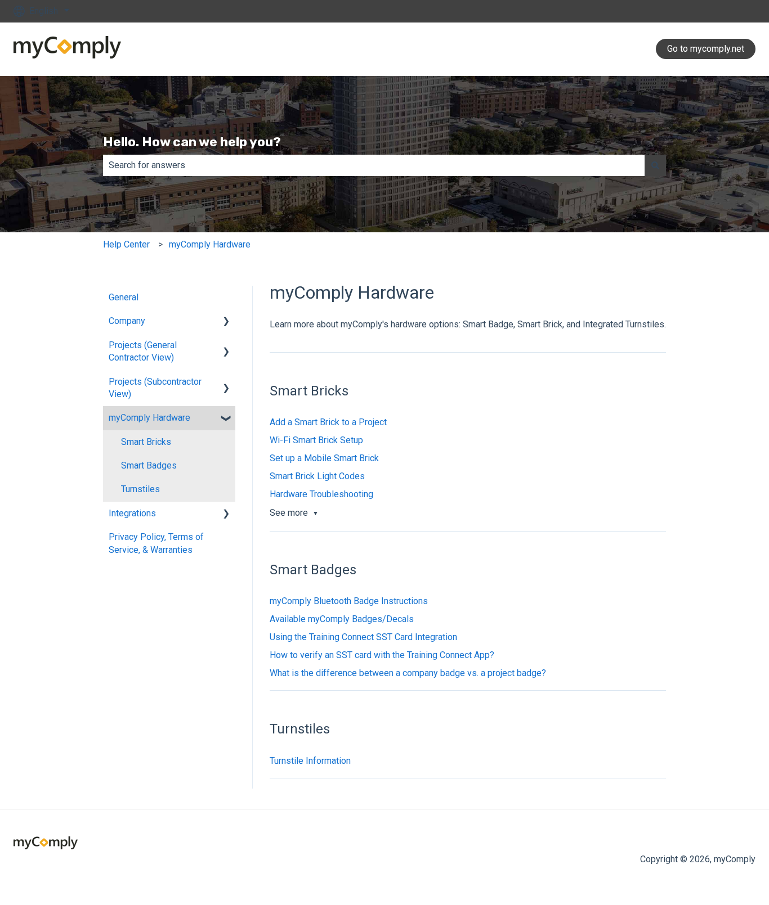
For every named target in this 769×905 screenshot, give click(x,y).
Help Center (126, 244)
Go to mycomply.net (705, 48)
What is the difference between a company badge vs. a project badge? (408, 673)
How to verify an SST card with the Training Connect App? (382, 655)
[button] (226, 322)
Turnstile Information (310, 760)
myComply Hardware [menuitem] (149, 417)
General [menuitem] (123, 297)
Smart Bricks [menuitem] (146, 441)
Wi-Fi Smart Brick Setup (316, 440)
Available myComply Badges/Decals (342, 619)
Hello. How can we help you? (192, 142)
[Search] (655, 165)
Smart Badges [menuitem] (149, 465)
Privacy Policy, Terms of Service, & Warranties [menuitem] (156, 543)
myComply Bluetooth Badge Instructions (349, 601)
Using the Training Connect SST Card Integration (363, 637)
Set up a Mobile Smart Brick (324, 458)
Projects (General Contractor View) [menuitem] (143, 351)
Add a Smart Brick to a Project (328, 422)
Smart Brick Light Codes (317, 476)
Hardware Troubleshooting (321, 494)
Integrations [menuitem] (132, 513)
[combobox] (374, 165)
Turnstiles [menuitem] (140, 489)
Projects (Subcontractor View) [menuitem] (155, 387)
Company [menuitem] (127, 321)
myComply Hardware (210, 244)
